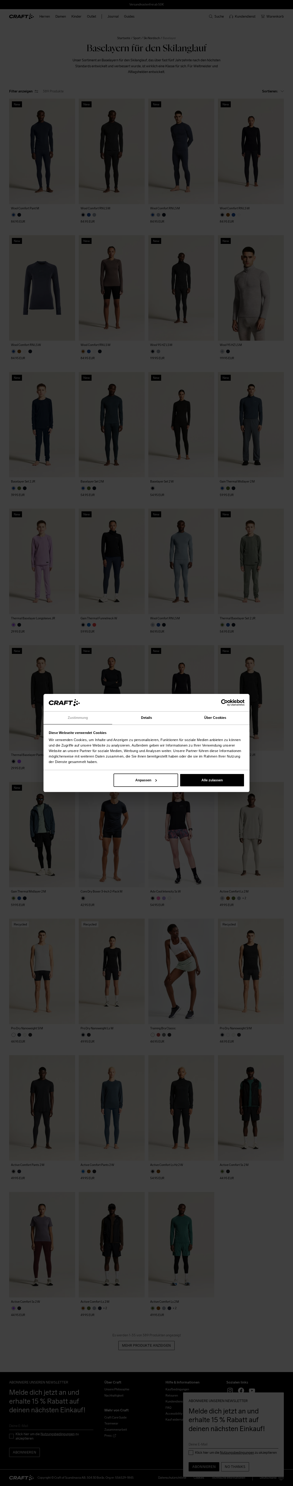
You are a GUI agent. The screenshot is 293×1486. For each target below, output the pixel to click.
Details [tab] (146, 718)
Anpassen (143, 780)
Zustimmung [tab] (78, 718)
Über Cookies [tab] (215, 718)
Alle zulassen (212, 780)
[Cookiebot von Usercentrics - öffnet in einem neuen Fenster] (224, 702)
